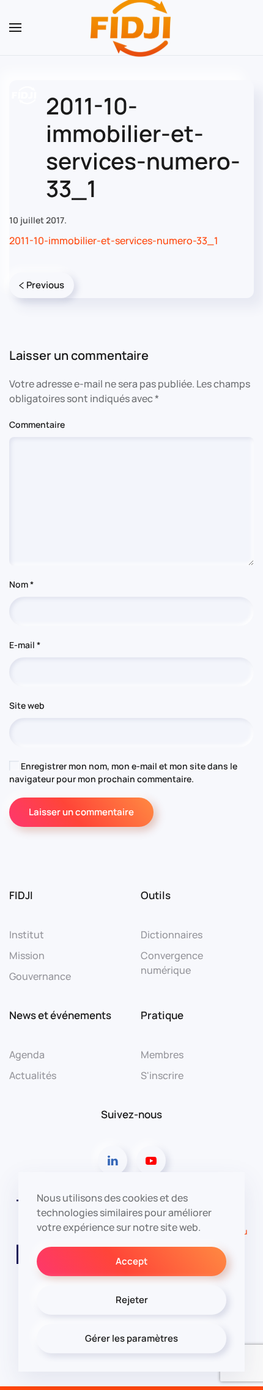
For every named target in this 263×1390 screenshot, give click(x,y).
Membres (162, 1054)
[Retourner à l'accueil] (131, 27)
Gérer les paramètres (131, 1338)
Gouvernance (40, 976)
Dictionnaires (171, 934)
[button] (15, 27)
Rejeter (132, 1299)
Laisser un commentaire (81, 811)
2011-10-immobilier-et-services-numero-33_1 (113, 240)
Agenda (27, 1054)
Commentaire (37, 424)
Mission (27, 955)
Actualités (32, 1075)
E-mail (24, 645)
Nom (21, 584)
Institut (26, 934)
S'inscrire (162, 1075)
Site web (27, 705)
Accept (131, 1261)
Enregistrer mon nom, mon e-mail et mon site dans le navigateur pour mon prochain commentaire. (123, 772)
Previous (45, 284)
